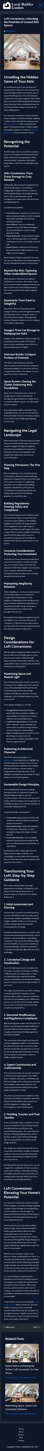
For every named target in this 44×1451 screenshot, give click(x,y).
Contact (21, 1440)
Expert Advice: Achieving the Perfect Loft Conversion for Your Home (21, 1369)
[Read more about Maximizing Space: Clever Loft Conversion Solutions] (22, 1393)
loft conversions (12, 124)
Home (21, 1429)
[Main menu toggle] (40, 5)
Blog (21, 1438)
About (21, 1432)
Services (21, 1435)
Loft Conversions (12, 1377)
